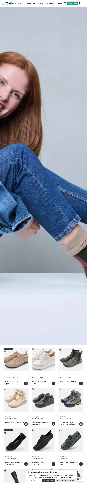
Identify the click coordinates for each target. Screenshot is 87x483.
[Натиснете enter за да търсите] (80, 3)
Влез (60, 3)
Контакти (41, 3)
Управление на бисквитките (66, 480)
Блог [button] (34, 3)
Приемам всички (49, 480)
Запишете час (73, 3)
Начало (28, 3)
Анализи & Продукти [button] (15, 3)
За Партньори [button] (51, 3)
